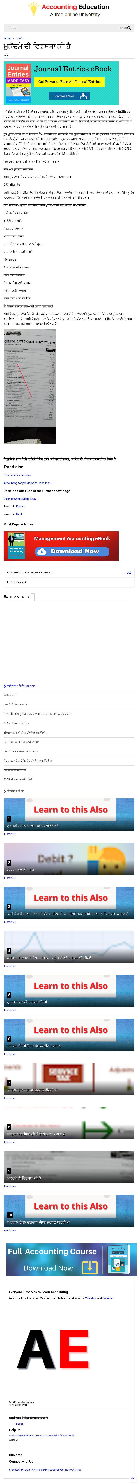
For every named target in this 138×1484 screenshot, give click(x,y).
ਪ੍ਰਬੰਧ (20, 38)
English (20, 506)
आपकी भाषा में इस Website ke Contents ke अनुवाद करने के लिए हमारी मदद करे (41, 1435)
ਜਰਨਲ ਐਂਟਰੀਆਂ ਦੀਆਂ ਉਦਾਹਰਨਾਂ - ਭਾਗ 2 (36, 1134)
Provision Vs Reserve (17, 475)
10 (10, 1215)
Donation (107, 1298)
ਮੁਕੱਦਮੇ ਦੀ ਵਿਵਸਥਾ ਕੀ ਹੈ (24, 1178)
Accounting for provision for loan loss (27, 483)
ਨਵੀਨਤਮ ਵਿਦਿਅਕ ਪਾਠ (20, 686)
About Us (14, 1440)
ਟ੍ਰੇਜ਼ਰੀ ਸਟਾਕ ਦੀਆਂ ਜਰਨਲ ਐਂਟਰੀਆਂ (32, 826)
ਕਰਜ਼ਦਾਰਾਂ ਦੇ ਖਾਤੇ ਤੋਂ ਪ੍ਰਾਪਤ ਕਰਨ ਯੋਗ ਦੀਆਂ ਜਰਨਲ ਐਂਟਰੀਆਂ (49, 958)
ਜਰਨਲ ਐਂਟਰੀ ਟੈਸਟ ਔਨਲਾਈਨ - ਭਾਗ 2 (34, 1046)
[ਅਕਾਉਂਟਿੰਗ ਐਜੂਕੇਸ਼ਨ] (69, 20)
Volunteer (91, 1298)
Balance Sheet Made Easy (20, 498)
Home (7, 38)
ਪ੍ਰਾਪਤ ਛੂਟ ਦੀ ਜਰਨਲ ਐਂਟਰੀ (27, 1002)
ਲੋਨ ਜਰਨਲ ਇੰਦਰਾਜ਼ (20, 870)
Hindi (19, 514)
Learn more (10, 834)
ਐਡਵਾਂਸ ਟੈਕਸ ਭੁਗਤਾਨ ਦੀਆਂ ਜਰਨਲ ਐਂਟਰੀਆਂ (38, 1222)
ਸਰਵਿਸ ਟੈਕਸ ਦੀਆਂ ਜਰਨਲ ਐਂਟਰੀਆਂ (32, 1090)
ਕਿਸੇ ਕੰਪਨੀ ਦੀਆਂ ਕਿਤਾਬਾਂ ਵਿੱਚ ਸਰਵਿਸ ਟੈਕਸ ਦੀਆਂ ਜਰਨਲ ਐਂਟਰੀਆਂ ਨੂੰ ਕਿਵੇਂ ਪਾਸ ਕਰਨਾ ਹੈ (67, 914)
